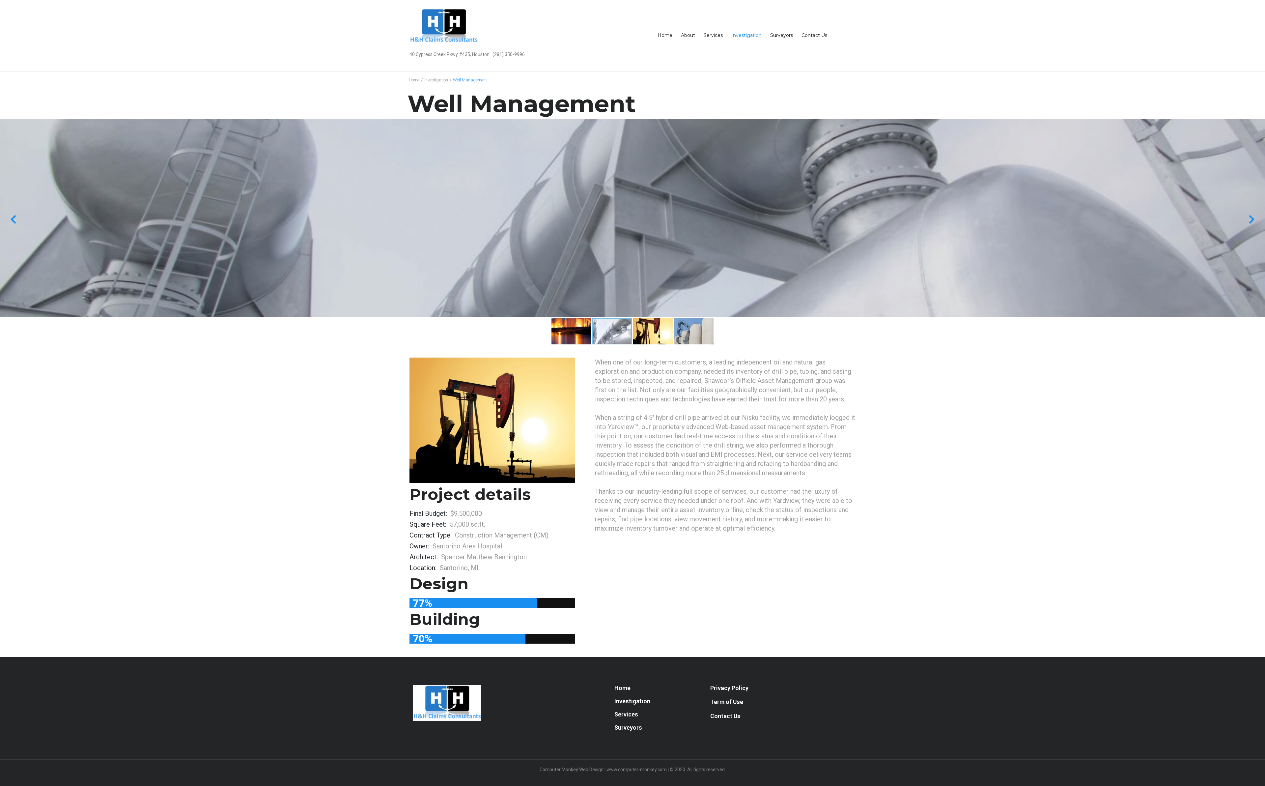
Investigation (436, 79)
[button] (729, 688)
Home (414, 79)
